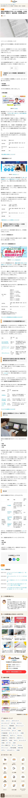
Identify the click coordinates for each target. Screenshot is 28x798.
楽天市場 (21, 747)
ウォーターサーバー (14, 733)
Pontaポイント (11, 750)
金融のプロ (4, 738)
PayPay (20, 745)
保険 (3, 742)
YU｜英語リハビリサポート (4, 404)
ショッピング (23, 740)
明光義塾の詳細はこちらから (8, 154)
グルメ (3, 750)
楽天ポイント (21, 738)
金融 (10, 728)
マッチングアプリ (6, 730)
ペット (8, 720)
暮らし (2, 565)
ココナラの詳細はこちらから (8, 409)
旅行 (15, 742)
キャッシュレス (20, 725)
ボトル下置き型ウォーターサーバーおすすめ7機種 (17, 580)
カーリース (4, 725)
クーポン (9, 742)
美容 (23, 733)
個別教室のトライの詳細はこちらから (10, 220)
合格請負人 (4, 395)
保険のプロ (4, 740)
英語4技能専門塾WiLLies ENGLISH (5, 342)
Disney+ (4, 728)
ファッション (5, 747)
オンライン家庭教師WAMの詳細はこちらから (12, 317)
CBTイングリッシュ (5, 352)
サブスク (20, 723)
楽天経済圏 (13, 747)
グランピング (16, 720)
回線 (18, 750)
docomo (20, 735)
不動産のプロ (5, 735)
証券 (11, 740)
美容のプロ (12, 738)
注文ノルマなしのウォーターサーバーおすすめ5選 (17, 577)
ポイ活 (13, 723)
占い (3, 720)
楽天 (15, 728)
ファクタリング (5, 723)
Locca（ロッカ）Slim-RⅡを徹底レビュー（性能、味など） (16, 573)
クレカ (14, 730)
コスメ (14, 745)
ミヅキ (4, 15)
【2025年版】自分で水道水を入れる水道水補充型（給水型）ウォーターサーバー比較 (17, 588)
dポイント (13, 735)
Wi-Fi (16, 740)
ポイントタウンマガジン (11, 795)
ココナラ (6, 373)
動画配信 (12, 725)
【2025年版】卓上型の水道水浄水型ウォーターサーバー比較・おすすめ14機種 (17, 584)
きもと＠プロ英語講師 (4, 399)
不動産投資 (4, 733)
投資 (20, 730)
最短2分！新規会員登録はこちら (14, 671)
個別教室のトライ (16, 174)
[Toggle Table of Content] (15, 68)
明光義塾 (16, 108)
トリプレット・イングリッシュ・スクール (5, 348)
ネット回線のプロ (6, 745)
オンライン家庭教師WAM (15, 259)
